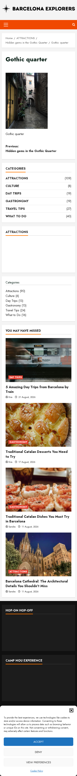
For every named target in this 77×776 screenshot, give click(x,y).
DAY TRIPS (13, 193)
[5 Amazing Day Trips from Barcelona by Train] (38, 360)
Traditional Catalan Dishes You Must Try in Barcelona (37, 519)
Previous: (31, 148)
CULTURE (12, 186)
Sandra (12, 526)
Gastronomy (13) (16, 305)
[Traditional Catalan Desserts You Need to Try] (38, 425)
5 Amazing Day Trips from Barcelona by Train (37, 389)
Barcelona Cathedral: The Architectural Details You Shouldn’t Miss (37, 583)
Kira (10, 397)
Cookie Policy (36, 771)
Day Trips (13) (14, 301)
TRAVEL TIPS (15, 209)
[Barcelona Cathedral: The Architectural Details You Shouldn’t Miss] (38, 554)
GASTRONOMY (17, 201)
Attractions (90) (15, 291)
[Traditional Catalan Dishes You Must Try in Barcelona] (38, 490)
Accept (38, 742)
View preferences (38, 762)
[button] (71, 710)
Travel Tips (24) (15, 310)
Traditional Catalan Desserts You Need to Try (37, 454)
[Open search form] (73, 24)
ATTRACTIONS (17, 178)
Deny (38, 752)
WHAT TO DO (16, 216)
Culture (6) (12, 296)
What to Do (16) (16, 315)
